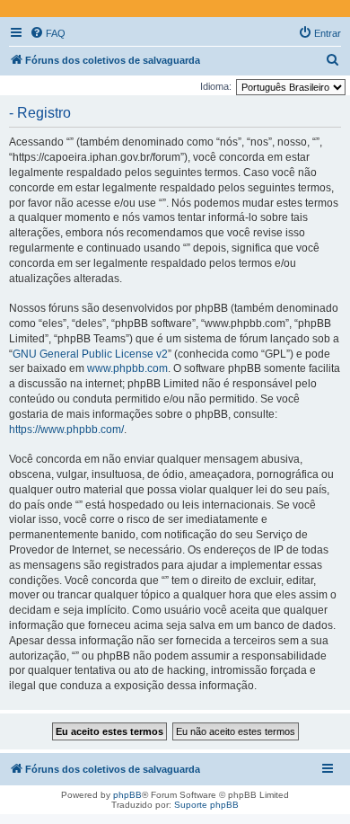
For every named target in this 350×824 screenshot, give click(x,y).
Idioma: (216, 86)
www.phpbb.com (127, 368)
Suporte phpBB (206, 805)
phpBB (127, 795)
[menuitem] (48, 33)
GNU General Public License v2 (90, 354)
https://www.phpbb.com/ (66, 429)
